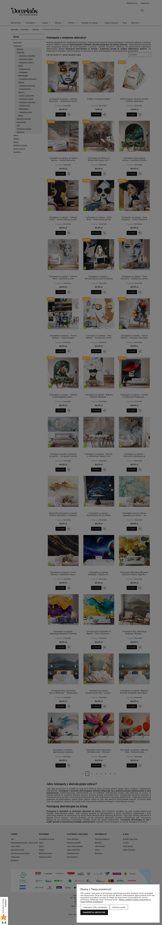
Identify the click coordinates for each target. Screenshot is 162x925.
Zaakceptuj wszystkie (94, 912)
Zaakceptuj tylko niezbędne (95, 907)
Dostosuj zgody (118, 907)
